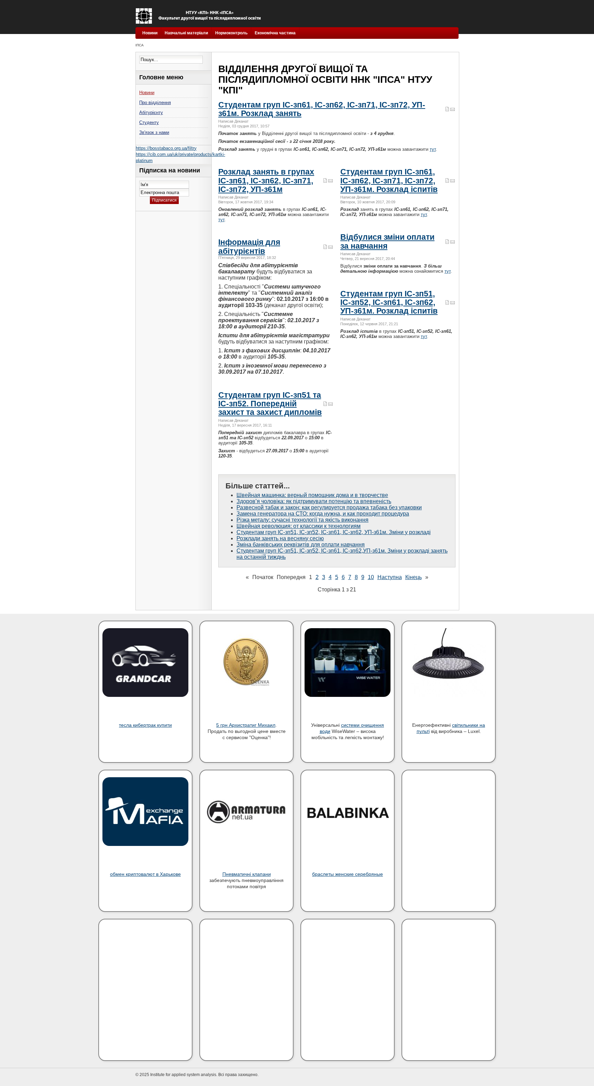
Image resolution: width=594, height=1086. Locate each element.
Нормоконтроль (231, 33)
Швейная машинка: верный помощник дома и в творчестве (312, 495)
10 (371, 577)
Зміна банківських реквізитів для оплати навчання (300, 544)
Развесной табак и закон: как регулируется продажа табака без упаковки (329, 507)
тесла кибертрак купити (145, 725)
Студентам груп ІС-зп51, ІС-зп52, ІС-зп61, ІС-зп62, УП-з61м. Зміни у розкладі (333, 532)
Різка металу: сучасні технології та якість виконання (302, 520)
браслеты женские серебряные (347, 874)
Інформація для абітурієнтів (249, 246)
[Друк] (447, 110)
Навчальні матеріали (186, 33)
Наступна (389, 577)
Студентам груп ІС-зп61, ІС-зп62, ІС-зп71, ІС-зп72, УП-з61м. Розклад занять (321, 109)
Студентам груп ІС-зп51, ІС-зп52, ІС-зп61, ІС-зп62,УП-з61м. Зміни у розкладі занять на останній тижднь (342, 554)
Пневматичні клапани (246, 874)
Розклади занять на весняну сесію (280, 538)
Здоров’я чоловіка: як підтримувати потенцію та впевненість (313, 501)
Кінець (413, 577)
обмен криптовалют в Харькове (145, 874)
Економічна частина (275, 33)
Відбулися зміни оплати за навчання (387, 241)
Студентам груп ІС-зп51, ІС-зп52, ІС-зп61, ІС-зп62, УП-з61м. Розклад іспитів (389, 302)
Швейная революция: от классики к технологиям (298, 526)
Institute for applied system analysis (199, 16)
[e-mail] (452, 110)
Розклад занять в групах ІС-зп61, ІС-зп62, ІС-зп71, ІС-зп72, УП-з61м (266, 180)
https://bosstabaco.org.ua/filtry (166, 148)
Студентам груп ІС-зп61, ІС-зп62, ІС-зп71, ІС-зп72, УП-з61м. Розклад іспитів (389, 180)
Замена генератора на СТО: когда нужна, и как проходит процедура (322, 514)
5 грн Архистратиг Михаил (245, 725)
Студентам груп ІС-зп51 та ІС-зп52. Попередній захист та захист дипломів (270, 404)
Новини (149, 33)
